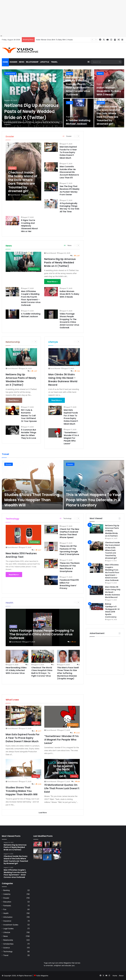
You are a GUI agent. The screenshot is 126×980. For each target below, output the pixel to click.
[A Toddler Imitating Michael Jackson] (78, 113)
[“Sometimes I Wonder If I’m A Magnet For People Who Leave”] (55, 432)
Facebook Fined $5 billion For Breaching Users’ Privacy (69, 584)
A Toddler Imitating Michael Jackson (49, 40)
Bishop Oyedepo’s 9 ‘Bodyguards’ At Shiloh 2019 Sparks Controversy (112, 610)
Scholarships (8, 944)
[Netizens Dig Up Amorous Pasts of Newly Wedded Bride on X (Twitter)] (32, 98)
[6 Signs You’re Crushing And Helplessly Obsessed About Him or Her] (12, 220)
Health (5, 913)
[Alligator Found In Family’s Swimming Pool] (47, 857)
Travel (54, 62)
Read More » (52, 282)
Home (5, 62)
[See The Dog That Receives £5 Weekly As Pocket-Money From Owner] (51, 186)
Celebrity (6, 894)
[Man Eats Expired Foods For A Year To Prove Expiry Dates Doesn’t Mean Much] (51, 147)
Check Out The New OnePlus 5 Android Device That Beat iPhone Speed (69, 533)
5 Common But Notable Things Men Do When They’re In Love (28, 433)
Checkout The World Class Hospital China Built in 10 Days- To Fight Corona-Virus (41, 671)
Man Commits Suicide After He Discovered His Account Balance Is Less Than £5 (69, 172)
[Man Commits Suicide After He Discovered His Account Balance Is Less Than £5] (51, 167)
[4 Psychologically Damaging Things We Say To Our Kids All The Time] (51, 203)
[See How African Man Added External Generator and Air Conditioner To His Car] (37, 856)
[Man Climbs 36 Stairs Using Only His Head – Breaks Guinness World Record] (96, 590)
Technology (67, 518)
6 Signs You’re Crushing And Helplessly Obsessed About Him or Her (29, 226)
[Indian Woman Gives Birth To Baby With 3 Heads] (109, 83)
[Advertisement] (63, 17)
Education (7, 902)
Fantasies (7, 906)
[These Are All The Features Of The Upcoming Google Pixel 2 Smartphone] (51, 546)
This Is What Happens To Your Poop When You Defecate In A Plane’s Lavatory (93, 500)
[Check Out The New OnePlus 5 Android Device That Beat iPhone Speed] (51, 529)
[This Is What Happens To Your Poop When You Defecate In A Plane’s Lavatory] (93, 485)
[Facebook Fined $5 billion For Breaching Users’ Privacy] (51, 580)
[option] (63, 98)
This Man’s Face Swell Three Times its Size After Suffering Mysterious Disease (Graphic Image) (68, 673)
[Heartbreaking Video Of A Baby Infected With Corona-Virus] (17, 656)
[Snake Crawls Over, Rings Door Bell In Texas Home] (57, 856)
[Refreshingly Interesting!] (20, 50)
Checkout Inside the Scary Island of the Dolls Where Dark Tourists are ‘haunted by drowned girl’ (108, 115)
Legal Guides (8, 929)
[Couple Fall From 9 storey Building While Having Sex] (37, 850)
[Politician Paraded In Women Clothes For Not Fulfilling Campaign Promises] (57, 850)
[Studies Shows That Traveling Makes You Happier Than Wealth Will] (32, 485)
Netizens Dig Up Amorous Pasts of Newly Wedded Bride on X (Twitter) (31, 111)
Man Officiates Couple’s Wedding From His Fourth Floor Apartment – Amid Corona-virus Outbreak (78, 86)
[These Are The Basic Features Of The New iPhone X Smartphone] (51, 563)
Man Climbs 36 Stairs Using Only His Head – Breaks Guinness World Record (62, 380)
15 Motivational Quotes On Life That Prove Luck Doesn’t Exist (61, 788)
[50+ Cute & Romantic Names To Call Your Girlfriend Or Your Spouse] (12, 410)
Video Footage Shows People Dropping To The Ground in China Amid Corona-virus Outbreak (69, 320)
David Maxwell (15, 195)
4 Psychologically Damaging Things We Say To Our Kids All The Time (69, 207)
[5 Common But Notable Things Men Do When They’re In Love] (12, 430)
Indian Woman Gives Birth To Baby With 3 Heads (109, 91)
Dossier (13, 62)
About (121, 976)
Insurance (7, 921)
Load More (43, 813)
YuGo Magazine (42, 976)
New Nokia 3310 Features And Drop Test (21, 555)
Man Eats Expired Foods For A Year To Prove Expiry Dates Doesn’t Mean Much (68, 152)
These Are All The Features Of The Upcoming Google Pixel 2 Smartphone (69, 550)
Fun (4, 909)
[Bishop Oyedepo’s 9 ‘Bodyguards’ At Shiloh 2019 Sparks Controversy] (96, 607)
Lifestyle (44, 62)
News (21, 62)
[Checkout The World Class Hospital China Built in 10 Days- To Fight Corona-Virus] (42, 656)
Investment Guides (10, 925)
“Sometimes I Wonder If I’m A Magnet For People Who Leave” (71, 438)
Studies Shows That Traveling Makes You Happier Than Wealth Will (31, 500)
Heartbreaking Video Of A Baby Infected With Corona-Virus (16, 670)
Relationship (32, 62)
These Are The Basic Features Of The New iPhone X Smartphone (70, 567)
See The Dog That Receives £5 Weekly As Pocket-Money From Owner (69, 190)
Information (7, 917)
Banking (6, 890)
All (63, 136)
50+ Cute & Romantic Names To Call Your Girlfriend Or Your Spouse (29, 416)
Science (6, 948)
